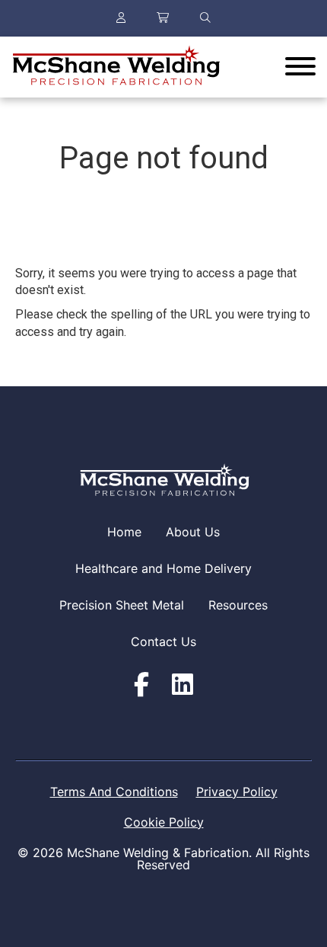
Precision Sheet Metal (121, 605)
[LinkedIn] (182, 684)
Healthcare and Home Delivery (163, 568)
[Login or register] (121, 18)
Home (124, 532)
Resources (238, 605)
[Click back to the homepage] (115, 67)
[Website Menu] (300, 67)
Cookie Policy (164, 822)
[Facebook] (141, 684)
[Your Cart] (162, 18)
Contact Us (163, 641)
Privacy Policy (237, 791)
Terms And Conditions (114, 791)
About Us (193, 532)
